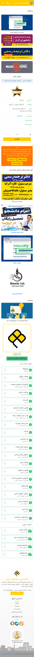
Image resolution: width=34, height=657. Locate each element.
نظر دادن (17, 139)
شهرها (17, 603)
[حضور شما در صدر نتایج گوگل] (17, 23)
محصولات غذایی (27, 81)
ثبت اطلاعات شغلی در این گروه (17, 358)
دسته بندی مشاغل (17, 612)
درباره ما (17, 606)
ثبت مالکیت (11, 159)
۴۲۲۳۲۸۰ (19, 116)
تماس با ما (17, 609)
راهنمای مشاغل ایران (22, 3)
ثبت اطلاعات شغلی (17, 593)
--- (21, 120)
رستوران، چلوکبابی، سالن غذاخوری (12, 81)
